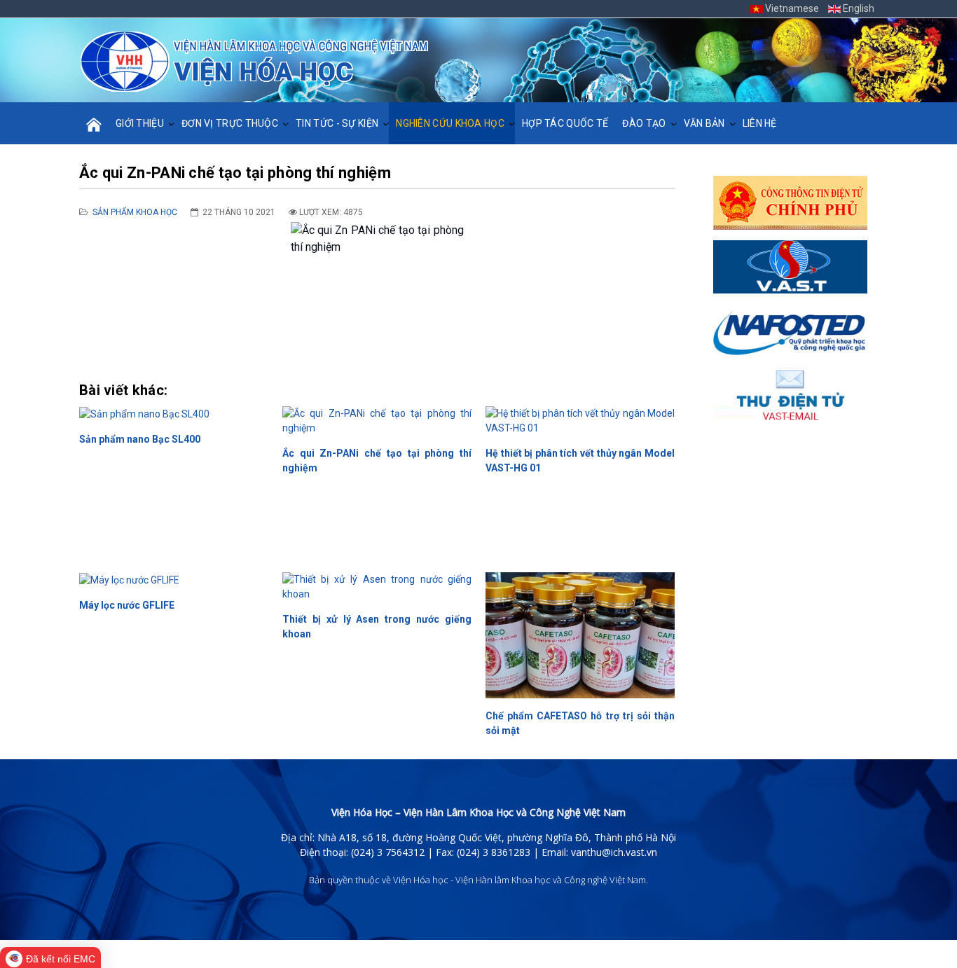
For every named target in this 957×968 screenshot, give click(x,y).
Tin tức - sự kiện (337, 123)
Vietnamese (792, 8)
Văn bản (704, 123)
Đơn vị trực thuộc (229, 123)
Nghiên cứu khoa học (450, 123)
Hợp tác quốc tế (565, 123)
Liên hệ (760, 123)
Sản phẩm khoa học (134, 212)
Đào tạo (644, 123)
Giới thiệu (140, 123)
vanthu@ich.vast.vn (614, 852)
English (857, 8)
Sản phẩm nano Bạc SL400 (139, 439)
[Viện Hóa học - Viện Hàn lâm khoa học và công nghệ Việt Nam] (254, 62)
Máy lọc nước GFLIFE (126, 605)
